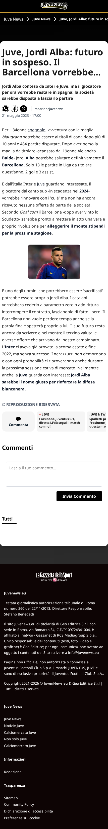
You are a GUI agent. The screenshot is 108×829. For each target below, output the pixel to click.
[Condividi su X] (23, 108)
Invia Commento (79, 496)
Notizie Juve (14, 725)
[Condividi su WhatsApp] (5, 108)
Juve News (13, 19)
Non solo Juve (15, 739)
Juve (41, 184)
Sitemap (11, 797)
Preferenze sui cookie (22, 817)
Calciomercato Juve (20, 732)
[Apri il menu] (7, 6)
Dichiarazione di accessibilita (28, 811)
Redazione (13, 771)
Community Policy (19, 804)
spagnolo (36, 130)
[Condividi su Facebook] (14, 108)
